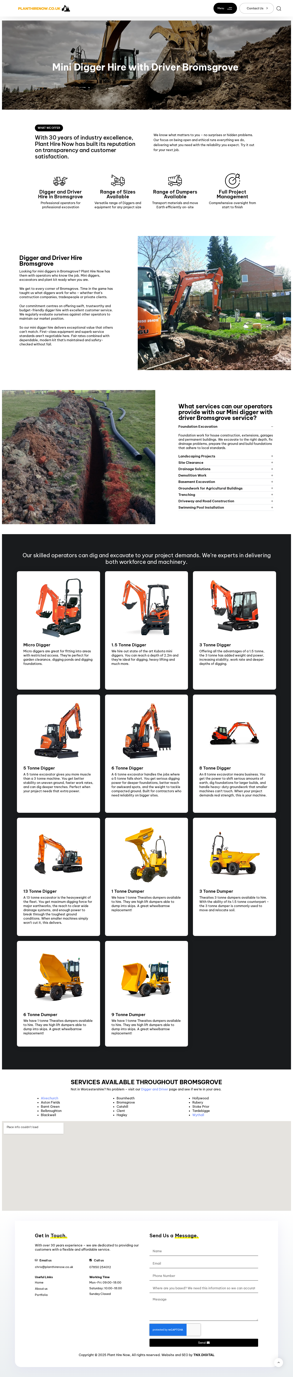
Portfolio (41, 1295)
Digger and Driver (154, 1089)
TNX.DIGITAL (203, 1355)
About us (41, 1289)
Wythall (198, 1115)
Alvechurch (49, 1098)
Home (39, 1282)
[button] (226, 8)
